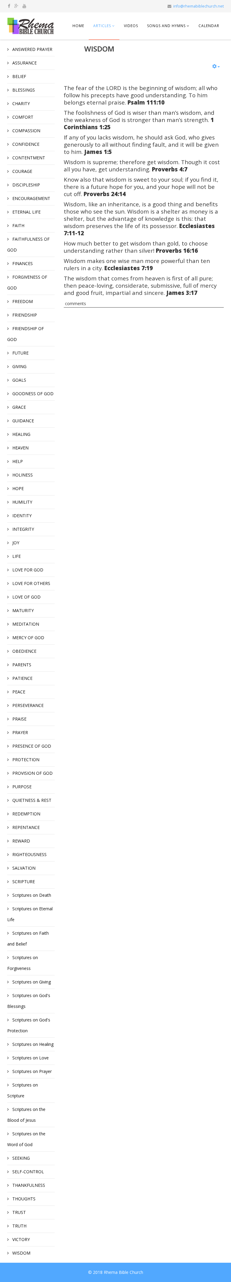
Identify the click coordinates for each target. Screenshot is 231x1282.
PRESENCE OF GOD (31, 746)
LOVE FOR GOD (27, 570)
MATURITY (22, 610)
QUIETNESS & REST (31, 800)
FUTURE (20, 353)
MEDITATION (25, 624)
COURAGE (21, 171)
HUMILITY (21, 502)
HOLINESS (22, 475)
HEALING (20, 434)
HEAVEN (20, 448)
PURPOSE (21, 787)
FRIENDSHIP (24, 315)
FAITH (17, 225)
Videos (131, 25)
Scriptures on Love (30, 1058)
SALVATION (23, 868)
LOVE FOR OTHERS (30, 583)
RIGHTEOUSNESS (29, 854)
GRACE (18, 407)
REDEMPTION (25, 814)
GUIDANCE (22, 421)
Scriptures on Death (31, 895)
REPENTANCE (25, 827)
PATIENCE (21, 678)
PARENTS (21, 665)
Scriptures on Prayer (31, 1071)
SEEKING (20, 1158)
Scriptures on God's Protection (28, 1025)
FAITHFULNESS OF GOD (28, 244)
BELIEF (18, 76)
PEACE (18, 692)
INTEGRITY (22, 529)
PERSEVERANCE (27, 705)
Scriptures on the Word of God (26, 1139)
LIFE (16, 556)
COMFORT (22, 117)
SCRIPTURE (23, 881)
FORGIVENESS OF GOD (27, 282)
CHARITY (20, 103)
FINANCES (22, 263)
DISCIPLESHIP (25, 185)
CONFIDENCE (25, 144)
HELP (17, 461)
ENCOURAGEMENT (30, 198)
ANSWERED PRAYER (31, 49)
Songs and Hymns (166, 25)
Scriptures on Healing (32, 1044)
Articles (102, 25)
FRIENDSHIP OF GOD (25, 334)
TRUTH (18, 1226)
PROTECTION (25, 759)
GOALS (18, 380)
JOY (15, 543)
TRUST (18, 1212)
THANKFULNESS (28, 1185)
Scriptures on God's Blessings (28, 1001)
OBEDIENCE (23, 651)
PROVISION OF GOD (32, 773)
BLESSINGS (23, 90)
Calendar (209, 25)
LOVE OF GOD (26, 597)
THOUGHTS (23, 1199)
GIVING (18, 366)
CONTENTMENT (28, 158)
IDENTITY (21, 515)
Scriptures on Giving (31, 982)
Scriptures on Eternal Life (30, 914)
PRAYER (19, 732)
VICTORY (20, 1239)
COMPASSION (25, 130)
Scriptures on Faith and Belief (28, 938)
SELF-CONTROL (27, 1171)
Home (78, 25)
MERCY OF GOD (27, 637)
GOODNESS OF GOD (32, 393)
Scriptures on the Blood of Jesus (26, 1114)
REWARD (20, 841)
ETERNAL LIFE (26, 212)
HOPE (17, 488)
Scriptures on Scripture (22, 1090)
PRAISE (18, 719)
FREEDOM (22, 301)
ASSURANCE (24, 63)
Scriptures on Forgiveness (22, 963)
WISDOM (20, 1253)
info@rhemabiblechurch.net (198, 6)
